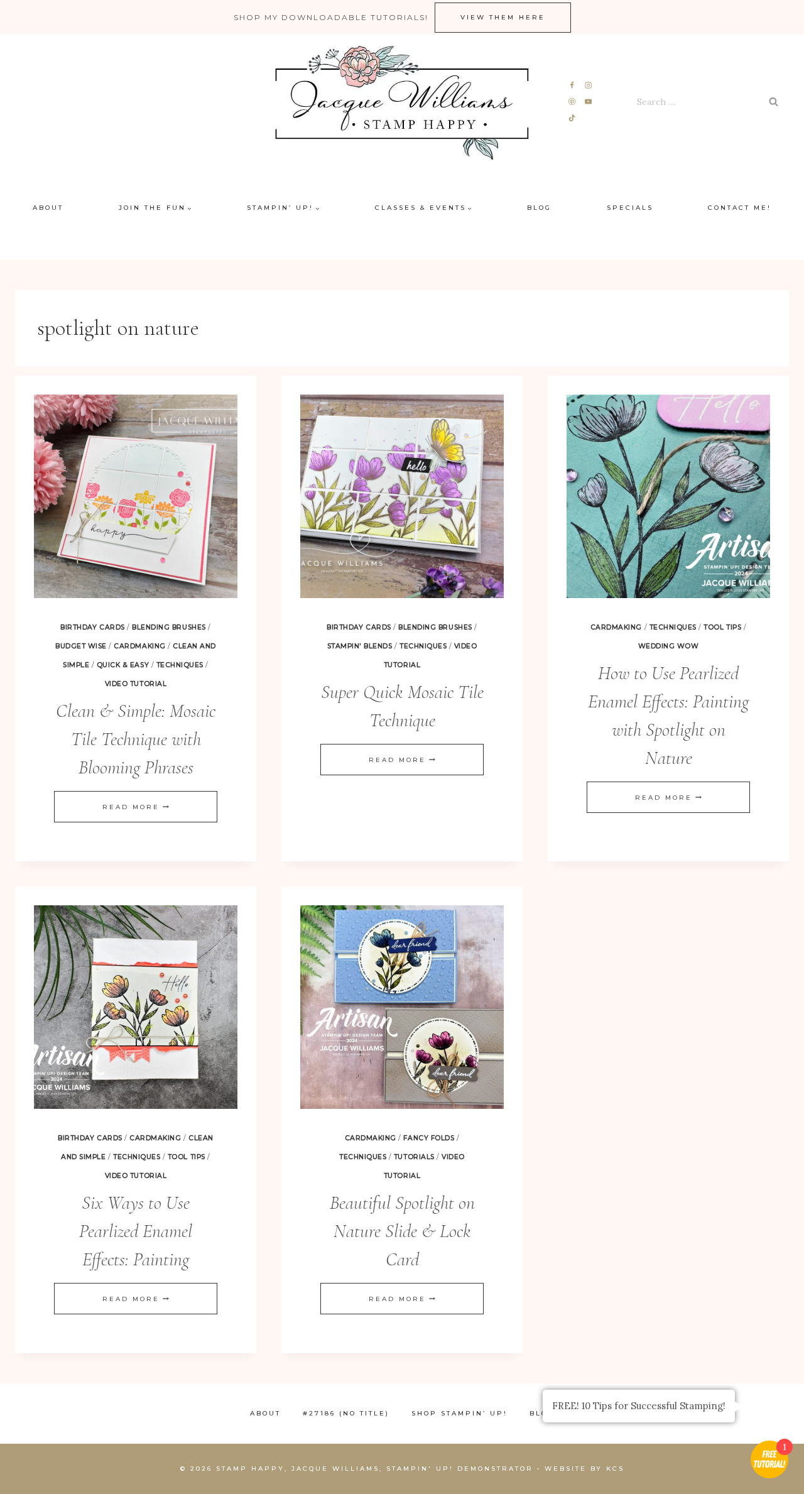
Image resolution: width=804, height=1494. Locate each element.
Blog (539, 208)
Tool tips (722, 627)
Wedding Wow (668, 646)
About (48, 208)
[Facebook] (572, 86)
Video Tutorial (135, 684)
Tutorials (414, 1157)
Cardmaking (139, 646)
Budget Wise (81, 646)
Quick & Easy (123, 665)
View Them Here (502, 17)
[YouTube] (588, 102)
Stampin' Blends (360, 646)
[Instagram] (588, 86)
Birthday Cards (92, 627)
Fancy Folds (428, 1138)
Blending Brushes (168, 627)
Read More (135, 807)
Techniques (180, 665)
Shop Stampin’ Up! (459, 1413)
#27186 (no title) (346, 1413)
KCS (615, 1468)
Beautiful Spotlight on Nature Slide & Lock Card (402, 1231)
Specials (630, 208)
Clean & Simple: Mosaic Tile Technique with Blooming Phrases (135, 739)
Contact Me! (739, 208)
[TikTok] (572, 118)
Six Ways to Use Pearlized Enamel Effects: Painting (135, 1231)
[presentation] (135, 496)
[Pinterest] (572, 102)
